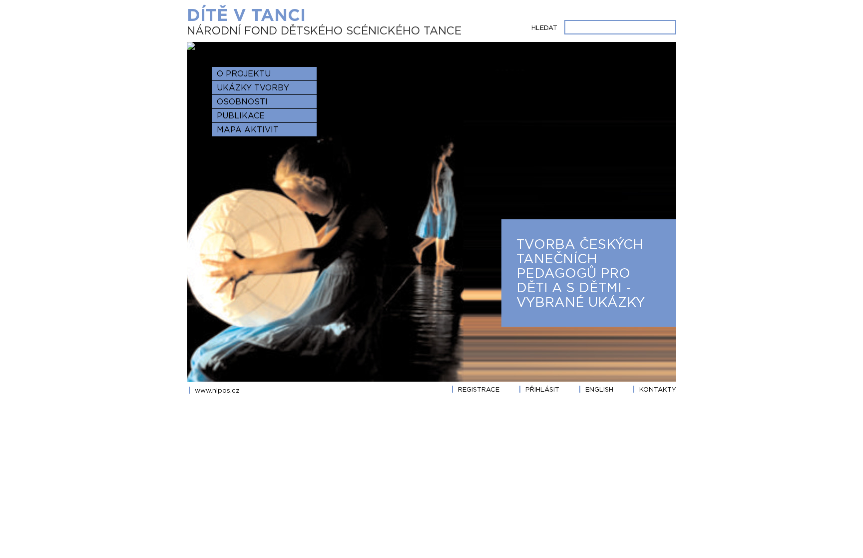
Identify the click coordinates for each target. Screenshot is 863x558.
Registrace (478, 389)
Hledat (544, 27)
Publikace (241, 115)
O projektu (244, 73)
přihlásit (542, 389)
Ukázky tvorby (253, 87)
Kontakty (657, 389)
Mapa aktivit (248, 129)
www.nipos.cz (217, 390)
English (599, 389)
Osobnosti (242, 101)
